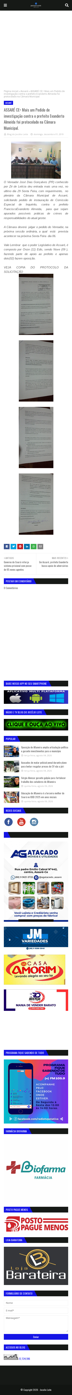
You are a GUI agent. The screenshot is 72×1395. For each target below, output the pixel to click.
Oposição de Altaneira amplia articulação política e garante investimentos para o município (44, 749)
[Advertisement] (36, 48)
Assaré (24, 91)
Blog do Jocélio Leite (17, 134)
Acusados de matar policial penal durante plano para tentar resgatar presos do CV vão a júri (44, 764)
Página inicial (11, 91)
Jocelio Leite (45, 1389)
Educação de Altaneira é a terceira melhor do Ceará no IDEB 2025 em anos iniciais (42, 795)
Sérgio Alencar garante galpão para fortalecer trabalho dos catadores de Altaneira (43, 780)
